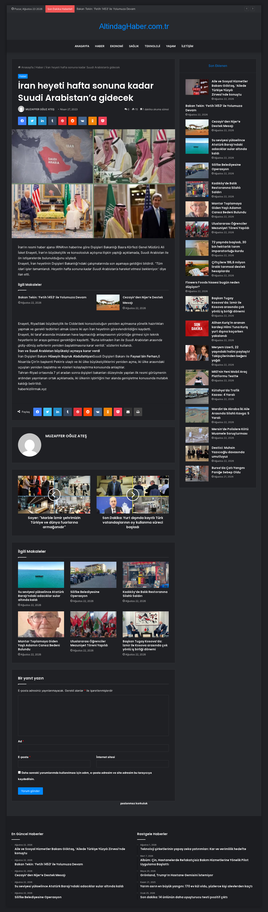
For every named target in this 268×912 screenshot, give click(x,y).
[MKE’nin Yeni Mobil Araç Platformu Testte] (197, 377)
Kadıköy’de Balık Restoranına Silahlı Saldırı (145, 594)
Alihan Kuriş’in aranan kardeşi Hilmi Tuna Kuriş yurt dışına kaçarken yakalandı (230, 329)
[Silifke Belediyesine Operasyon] (93, 575)
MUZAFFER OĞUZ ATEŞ (40, 109)
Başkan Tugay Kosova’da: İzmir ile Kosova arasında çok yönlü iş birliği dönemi (145, 645)
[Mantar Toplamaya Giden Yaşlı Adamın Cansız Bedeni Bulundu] (41, 624)
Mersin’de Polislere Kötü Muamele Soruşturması (230, 431)
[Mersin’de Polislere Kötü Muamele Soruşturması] (197, 435)
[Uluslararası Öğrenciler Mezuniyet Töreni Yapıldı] (93, 624)
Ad (21, 741)
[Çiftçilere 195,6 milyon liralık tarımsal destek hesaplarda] (197, 268)
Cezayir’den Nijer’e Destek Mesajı (98, 8)
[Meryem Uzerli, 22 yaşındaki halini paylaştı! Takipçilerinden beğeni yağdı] (197, 353)
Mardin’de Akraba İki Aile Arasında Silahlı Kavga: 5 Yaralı (231, 413)
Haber (99, 46)
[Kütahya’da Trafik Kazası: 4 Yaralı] (197, 396)
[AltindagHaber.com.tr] (134, 26)
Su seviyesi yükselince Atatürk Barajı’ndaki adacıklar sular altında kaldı (41, 596)
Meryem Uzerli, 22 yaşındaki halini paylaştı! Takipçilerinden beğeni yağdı (231, 353)
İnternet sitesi (105, 757)
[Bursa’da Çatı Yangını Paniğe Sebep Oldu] (197, 473)
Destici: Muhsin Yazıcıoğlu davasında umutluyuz (228, 452)
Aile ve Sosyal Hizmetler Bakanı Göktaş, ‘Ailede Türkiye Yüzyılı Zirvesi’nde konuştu (230, 88)
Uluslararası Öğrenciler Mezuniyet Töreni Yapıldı (89, 643)
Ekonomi (116, 46)
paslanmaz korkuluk (134, 803)
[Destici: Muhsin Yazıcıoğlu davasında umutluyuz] (197, 453)
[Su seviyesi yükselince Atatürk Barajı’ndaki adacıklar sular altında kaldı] (41, 575)
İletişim (187, 46)
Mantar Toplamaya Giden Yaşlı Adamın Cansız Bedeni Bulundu (39, 645)
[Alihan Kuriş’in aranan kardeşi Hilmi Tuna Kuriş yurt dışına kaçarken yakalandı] (197, 328)
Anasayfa (82, 46)
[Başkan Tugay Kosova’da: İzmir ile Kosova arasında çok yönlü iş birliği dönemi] (146, 624)
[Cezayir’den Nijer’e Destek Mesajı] (108, 302)
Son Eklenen (218, 66)
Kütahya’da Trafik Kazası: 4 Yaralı (225, 392)
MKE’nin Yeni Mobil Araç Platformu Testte (229, 374)
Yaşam (171, 46)
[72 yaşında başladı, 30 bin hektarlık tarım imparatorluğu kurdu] (197, 248)
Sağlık (134, 46)
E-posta (24, 757)
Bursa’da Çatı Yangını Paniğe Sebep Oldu (228, 470)
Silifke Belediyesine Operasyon (84, 594)
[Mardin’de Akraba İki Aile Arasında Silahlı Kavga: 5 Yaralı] (197, 415)
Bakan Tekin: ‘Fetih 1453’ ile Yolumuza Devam (52, 297)
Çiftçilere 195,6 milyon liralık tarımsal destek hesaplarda (228, 266)
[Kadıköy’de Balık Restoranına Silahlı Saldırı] (146, 575)
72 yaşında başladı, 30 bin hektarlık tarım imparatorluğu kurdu (229, 246)
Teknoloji (152, 46)
